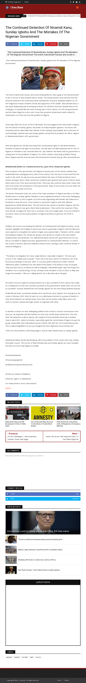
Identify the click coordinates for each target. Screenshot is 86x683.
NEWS (31, 657)
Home (27, 2)
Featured (25, 657)
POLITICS (38, 657)
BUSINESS (17, 657)
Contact (66, 680)
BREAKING (9, 657)
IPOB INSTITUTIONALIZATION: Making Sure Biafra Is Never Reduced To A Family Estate (43, 16)
